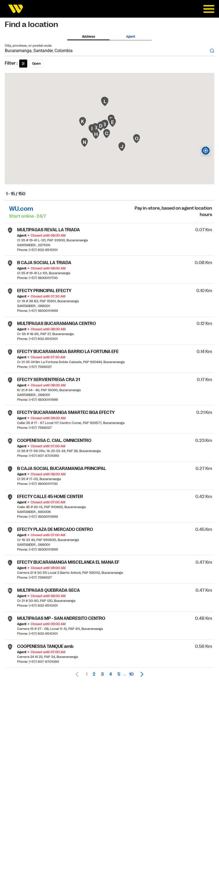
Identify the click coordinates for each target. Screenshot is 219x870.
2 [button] (94, 674)
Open (36, 63)
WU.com (21, 208)
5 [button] (119, 674)
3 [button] (102, 674)
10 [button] (131, 674)
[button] (140, 674)
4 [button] (110, 674)
